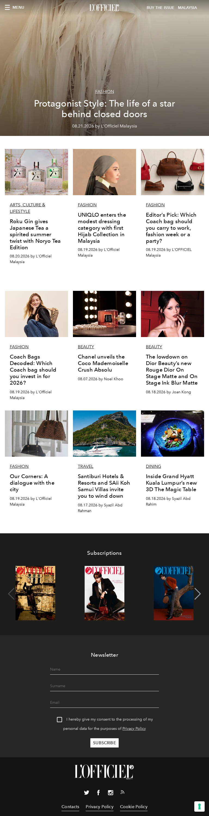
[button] (197, 594)
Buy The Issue (160, 7)
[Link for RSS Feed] (122, 793)
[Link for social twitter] (86, 793)
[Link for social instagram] (110, 793)
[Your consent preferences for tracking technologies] (199, 806)
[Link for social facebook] (98, 793)
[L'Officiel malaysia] (104, 8)
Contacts (70, 806)
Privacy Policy (134, 728)
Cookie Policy (133, 806)
